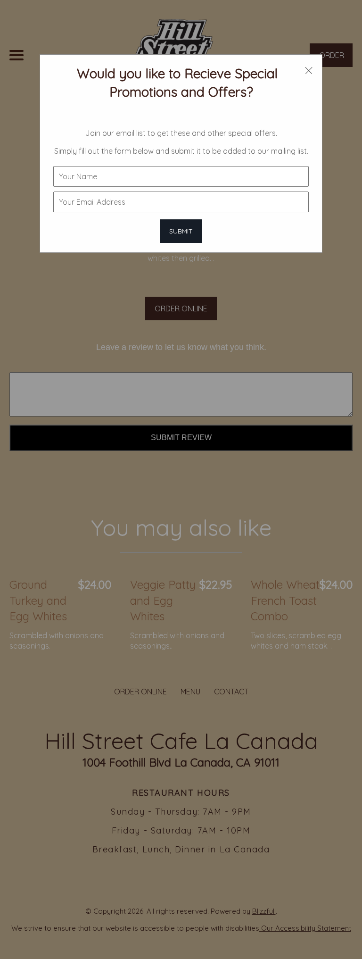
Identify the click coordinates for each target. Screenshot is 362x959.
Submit (181, 231)
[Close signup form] (309, 69)
